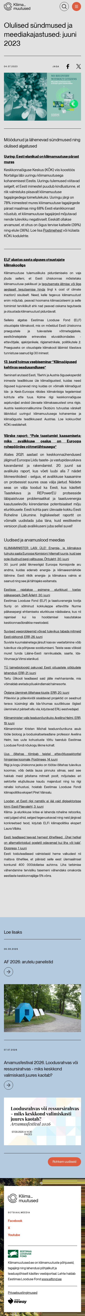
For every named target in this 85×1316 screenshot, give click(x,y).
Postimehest (52, 230)
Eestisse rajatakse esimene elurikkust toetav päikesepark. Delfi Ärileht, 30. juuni (42, 592)
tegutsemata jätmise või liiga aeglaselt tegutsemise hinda (42, 286)
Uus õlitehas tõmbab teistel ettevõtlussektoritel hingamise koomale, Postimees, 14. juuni (42, 756)
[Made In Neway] (17, 1301)
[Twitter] (78, 66)
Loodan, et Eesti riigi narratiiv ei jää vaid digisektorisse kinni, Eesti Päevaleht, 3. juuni (42, 804)
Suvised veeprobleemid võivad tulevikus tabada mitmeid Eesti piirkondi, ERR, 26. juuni (42, 634)
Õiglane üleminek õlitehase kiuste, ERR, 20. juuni (36, 693)
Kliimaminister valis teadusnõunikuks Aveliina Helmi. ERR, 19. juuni (42, 720)
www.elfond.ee (52, 1279)
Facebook (15, 1221)
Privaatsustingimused (22, 1293)
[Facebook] (67, 66)
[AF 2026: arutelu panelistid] (42, 1008)
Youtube (14, 1235)
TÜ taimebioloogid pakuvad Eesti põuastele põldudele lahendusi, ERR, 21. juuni (42, 670)
